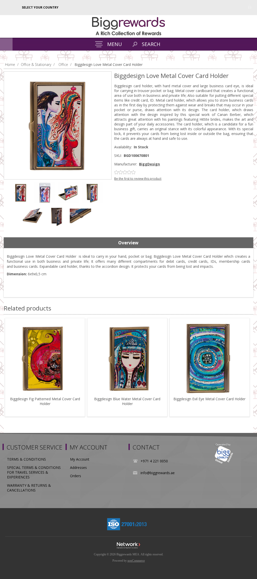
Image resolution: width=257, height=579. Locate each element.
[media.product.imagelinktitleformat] (45, 358)
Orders (75, 475)
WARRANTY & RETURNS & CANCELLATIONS (29, 488)
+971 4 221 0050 (154, 461)
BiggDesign (149, 164)
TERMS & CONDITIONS (26, 459)
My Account (79, 459)
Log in (249, 7)
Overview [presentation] (128, 243)
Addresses (78, 467)
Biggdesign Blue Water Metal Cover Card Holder (127, 401)
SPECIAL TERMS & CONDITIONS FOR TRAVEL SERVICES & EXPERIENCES (34, 472)
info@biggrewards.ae (158, 472)
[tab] (128, 242)
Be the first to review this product (137, 178)
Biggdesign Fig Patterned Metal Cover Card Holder (45, 401)
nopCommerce (136, 560)
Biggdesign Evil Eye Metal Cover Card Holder (209, 398)
